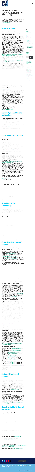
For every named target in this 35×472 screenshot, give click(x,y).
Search (31, 57)
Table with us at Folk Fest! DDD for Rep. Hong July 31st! (29, 66)
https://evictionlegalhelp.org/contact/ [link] (7, 109)
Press (27, 35)
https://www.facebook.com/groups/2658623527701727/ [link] (11, 193)
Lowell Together (28, 37)
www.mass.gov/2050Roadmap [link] (12, 258)
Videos (27, 36)
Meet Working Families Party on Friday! (29, 62)
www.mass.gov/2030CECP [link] (12, 253)
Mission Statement (30, 47)
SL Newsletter (29, 32)
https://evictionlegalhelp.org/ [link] (6, 89)
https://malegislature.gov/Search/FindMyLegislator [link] (15, 365)
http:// (3, 178)
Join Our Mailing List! (30, 46)
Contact (27, 52)
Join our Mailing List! (22, 461)
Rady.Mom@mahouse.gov (11, 355)
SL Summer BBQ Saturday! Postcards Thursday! (29, 75)
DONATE (27, 53)
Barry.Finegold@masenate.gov (12, 363)
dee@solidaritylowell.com (6, 22)
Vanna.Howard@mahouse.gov (12, 353)
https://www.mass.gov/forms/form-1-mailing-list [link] (10, 256)
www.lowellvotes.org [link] (7, 178)
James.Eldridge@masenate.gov (12, 362)
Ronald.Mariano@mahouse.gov (16, 348)
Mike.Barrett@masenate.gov (12, 361)
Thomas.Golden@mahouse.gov (13, 352)
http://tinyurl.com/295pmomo (14, 389)
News (27, 31)
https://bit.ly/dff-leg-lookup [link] (15, 296)
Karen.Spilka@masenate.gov (16, 350)
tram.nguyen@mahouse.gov (12, 358)
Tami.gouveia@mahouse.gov (12, 356)
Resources (28, 39)
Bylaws (28, 48)
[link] (10, 238)
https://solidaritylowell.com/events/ (10, 439)
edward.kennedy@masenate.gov (14, 359)
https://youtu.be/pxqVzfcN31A (18, 448)
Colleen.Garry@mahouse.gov (12, 357)
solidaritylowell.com (17, 436)
